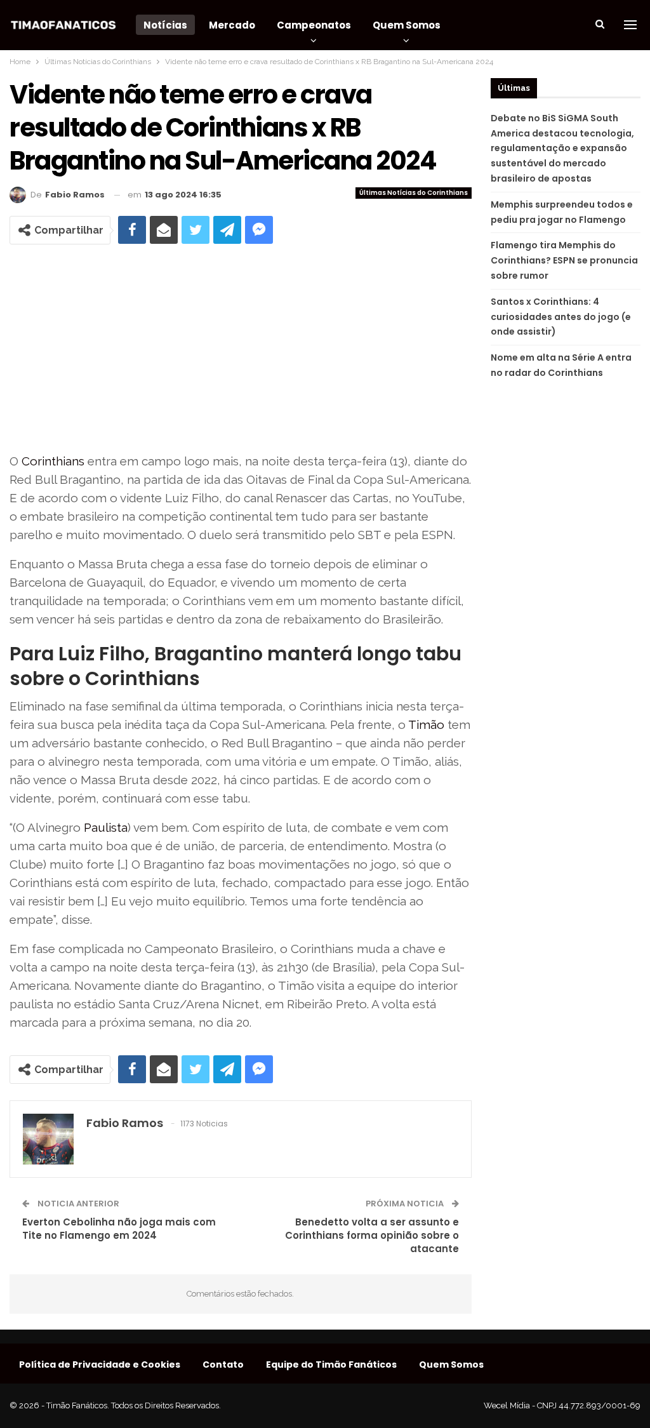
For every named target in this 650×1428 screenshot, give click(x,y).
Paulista (106, 827)
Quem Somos (407, 25)
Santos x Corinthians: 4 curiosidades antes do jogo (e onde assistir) (561, 316)
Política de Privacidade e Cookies (99, 1364)
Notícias (165, 25)
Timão (426, 724)
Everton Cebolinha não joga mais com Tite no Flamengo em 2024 (119, 1228)
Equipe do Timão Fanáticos (331, 1364)
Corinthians (53, 461)
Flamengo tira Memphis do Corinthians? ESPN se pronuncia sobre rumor (564, 260)
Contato (223, 1364)
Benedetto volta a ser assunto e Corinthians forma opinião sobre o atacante (372, 1235)
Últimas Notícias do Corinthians (413, 192)
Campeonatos (314, 25)
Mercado (232, 25)
